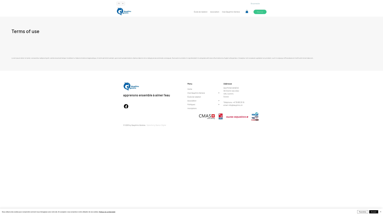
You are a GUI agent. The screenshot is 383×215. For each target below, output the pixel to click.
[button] (214, 12)
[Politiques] (218, 104)
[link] (247, 11)
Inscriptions (192, 108)
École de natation (194, 97)
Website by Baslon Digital (156, 125)
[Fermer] (380, 211)
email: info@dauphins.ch (233, 105)
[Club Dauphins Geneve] (218, 93)
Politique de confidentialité (107, 212)
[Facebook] (126, 106)
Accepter (374, 212)
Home (189, 89)
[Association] (218, 101)
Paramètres (362, 212)
